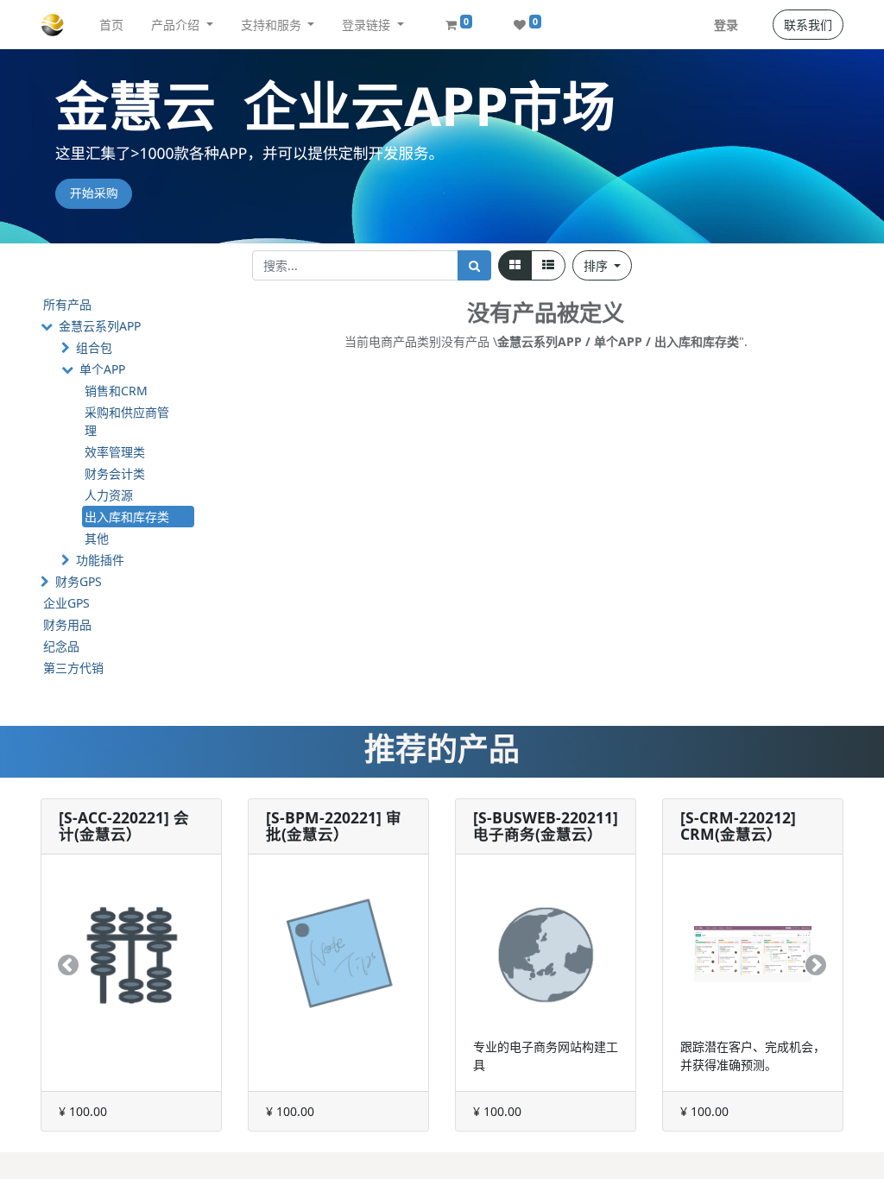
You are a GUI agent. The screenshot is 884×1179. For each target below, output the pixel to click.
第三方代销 (73, 667)
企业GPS (66, 603)
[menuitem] (111, 25)
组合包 (94, 347)
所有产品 (67, 304)
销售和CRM (116, 390)
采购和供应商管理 (127, 421)
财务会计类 (115, 473)
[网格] (515, 265)
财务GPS (78, 581)
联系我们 (808, 24)
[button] (602, 265)
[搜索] (474, 265)
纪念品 (61, 646)
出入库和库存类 (127, 516)
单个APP (102, 369)
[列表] (548, 265)
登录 (726, 24)
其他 (97, 538)
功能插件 (100, 560)
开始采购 (93, 194)
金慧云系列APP (100, 326)
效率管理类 (115, 452)
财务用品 (67, 624)
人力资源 (109, 495)
